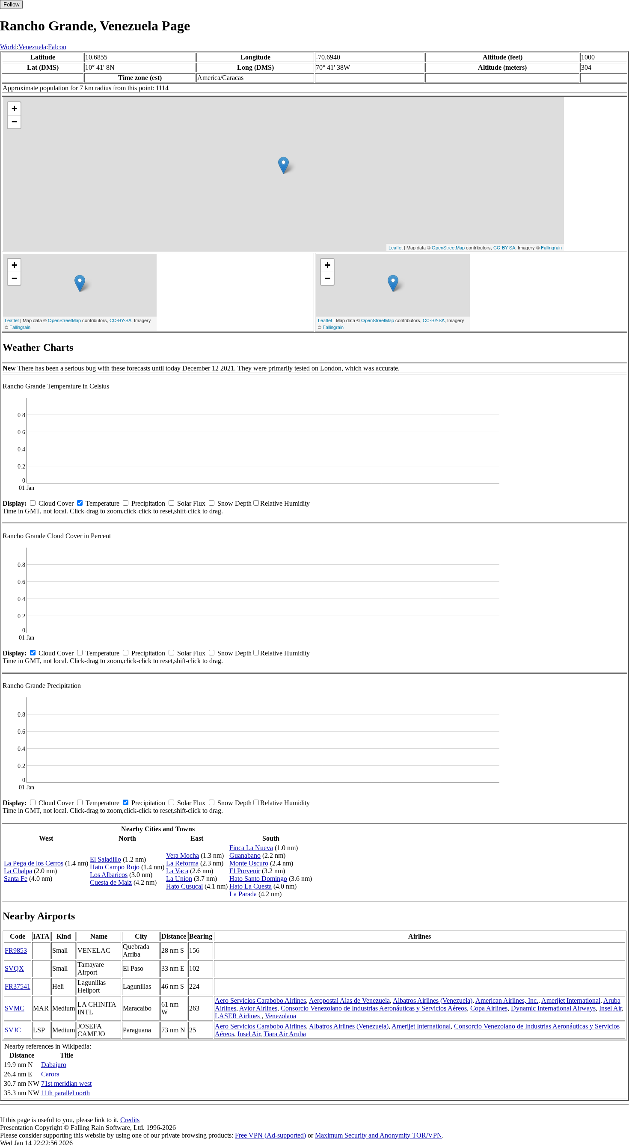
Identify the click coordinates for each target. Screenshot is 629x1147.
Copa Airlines (488, 1008)
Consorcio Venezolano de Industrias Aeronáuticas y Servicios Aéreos (374, 1008)
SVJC (13, 1030)
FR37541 (17, 986)
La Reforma (182, 863)
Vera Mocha (182, 855)
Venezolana (280, 1016)
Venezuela (32, 46)
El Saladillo (105, 859)
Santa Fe (15, 878)
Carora (50, 1074)
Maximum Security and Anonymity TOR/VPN (378, 1135)
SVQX (14, 968)
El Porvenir (244, 870)
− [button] (14, 121)
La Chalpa (18, 870)
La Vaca (177, 870)
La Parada (243, 894)
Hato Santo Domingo (258, 878)
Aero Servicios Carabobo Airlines (260, 1000)
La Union (179, 878)
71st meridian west (66, 1083)
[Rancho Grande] (283, 165)
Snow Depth (234, 503)
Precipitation (148, 503)
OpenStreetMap (448, 247)
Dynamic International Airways (553, 1008)
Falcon (57, 46)
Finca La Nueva (251, 847)
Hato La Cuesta (250, 886)
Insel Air (610, 1008)
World (8, 46)
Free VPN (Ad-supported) (270, 1135)
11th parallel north (65, 1093)
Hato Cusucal (184, 886)
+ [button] (14, 108)
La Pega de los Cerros (33, 863)
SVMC (14, 1008)
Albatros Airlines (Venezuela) (432, 1000)
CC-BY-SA (504, 247)
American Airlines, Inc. (506, 1000)
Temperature (102, 503)
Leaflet (396, 247)
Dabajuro (53, 1064)
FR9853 (16, 950)
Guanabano (245, 855)
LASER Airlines (238, 1016)
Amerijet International (570, 1000)
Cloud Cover (56, 503)
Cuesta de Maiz (111, 882)
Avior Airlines (258, 1008)
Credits (129, 1119)
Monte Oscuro (248, 863)
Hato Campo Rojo (114, 867)
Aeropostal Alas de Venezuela (349, 1000)
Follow (11, 4)
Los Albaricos (109, 874)
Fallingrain (551, 247)
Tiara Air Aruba (285, 1033)
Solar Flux (191, 503)
